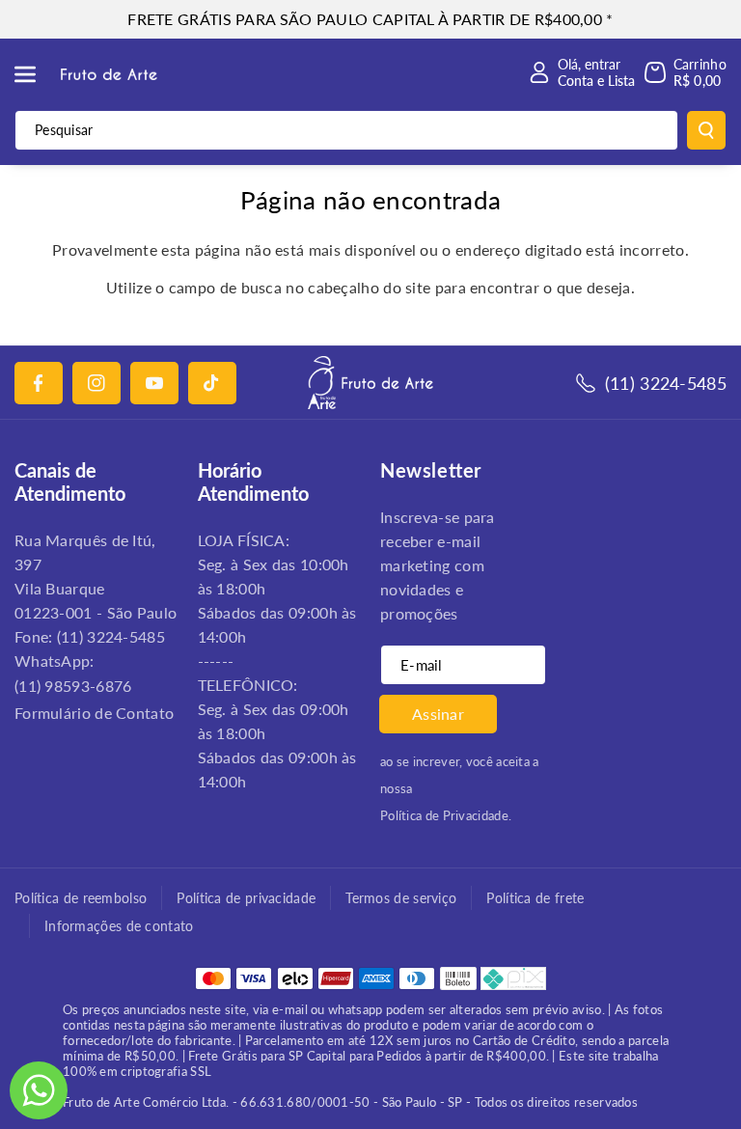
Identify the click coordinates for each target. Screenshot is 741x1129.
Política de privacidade (246, 898)
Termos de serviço (400, 898)
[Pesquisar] (706, 130)
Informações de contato (119, 926)
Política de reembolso (80, 898)
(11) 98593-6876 (73, 685)
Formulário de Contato (94, 712)
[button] (35, 74)
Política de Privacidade (444, 815)
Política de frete (535, 898)
